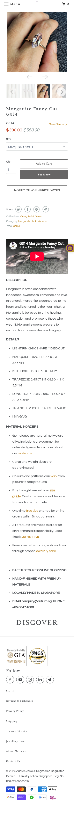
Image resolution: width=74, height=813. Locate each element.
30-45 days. (30, 536)
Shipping (11, 721)
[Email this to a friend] (45, 209)
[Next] (44, 76)
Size (8, 139)
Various (42, 221)
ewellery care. (46, 551)
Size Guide (57, 124)
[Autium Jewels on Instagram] (31, 680)
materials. (25, 453)
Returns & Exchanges (19, 701)
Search (10, 691)
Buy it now (44, 174)
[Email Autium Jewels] (51, 680)
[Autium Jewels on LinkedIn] (41, 680)
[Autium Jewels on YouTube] (21, 680)
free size (32, 510)
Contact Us (13, 761)
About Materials (16, 751)
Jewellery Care (15, 741)
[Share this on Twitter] (18, 209)
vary (54, 476)
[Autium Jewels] (37, 4)
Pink (34, 221)
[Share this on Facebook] (27, 209)
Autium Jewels (25, 771)
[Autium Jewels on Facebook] (11, 680)
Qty (8, 161)
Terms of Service (17, 731)
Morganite (24, 221)
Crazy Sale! (27, 216)
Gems (38, 216)
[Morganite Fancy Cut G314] (37, 42)
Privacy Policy (15, 711)
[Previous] (29, 76)
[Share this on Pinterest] (36, 209)
